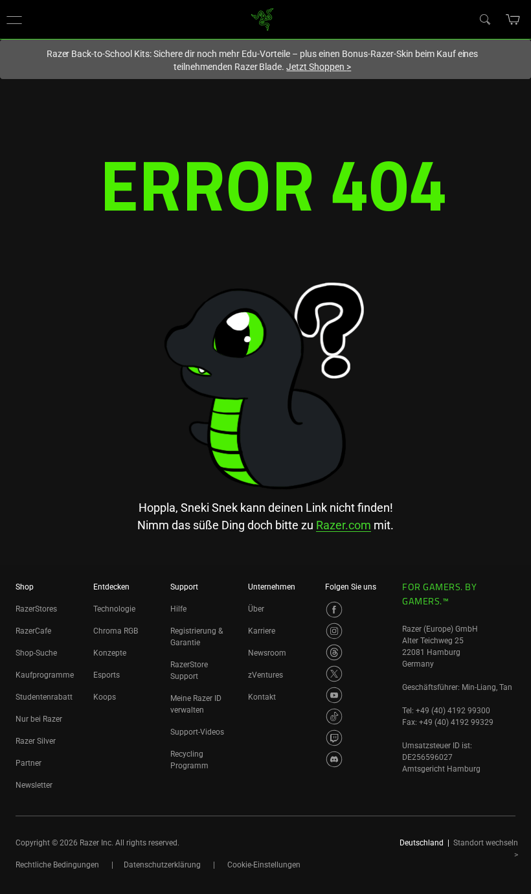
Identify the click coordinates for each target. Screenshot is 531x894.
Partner (28, 763)
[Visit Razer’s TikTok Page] (334, 716)
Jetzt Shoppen (318, 67)
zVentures (265, 675)
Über (256, 608)
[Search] (484, 18)
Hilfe (178, 608)
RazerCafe (33, 631)
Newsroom (267, 653)
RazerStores (36, 608)
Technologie (114, 608)
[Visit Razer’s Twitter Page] (334, 674)
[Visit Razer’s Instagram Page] (334, 631)
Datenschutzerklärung (162, 864)
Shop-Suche (36, 653)
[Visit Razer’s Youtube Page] (334, 695)
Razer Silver (36, 741)
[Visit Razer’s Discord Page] (334, 759)
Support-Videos (197, 732)
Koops (104, 697)
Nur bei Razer (39, 719)
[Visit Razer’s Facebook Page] (334, 610)
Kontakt (262, 697)
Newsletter (34, 785)
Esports (106, 675)
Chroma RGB (115, 631)
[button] (14, 19)
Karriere (261, 631)
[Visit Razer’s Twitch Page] (334, 738)
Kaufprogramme (45, 675)
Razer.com (343, 525)
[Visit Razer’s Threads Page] (334, 652)
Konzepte (109, 653)
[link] (262, 18)
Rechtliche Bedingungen (57, 864)
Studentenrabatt (44, 697)
